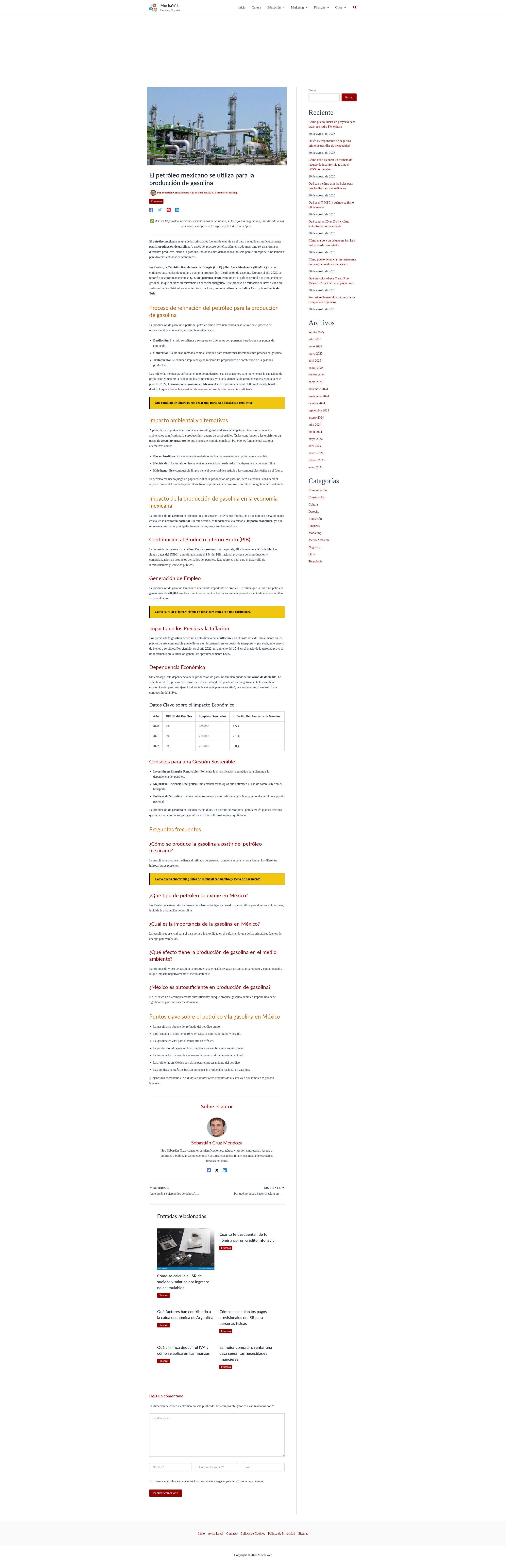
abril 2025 (315, 360)
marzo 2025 (316, 367)
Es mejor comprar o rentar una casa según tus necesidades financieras (245, 1353)
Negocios (314, 547)
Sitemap (303, 1533)
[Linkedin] (177, 210)
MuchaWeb (169, 5)
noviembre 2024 (319, 396)
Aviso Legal (215, 1533)
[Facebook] (151, 210)
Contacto (232, 1533)
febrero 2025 (317, 374)
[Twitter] (160, 210)
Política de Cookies (253, 1533)
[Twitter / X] (217, 1170)
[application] (283, 7)
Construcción (317, 497)
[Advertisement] (253, 45)
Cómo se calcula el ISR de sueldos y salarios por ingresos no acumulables (183, 1282)
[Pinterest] (169, 210)
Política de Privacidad (281, 1533)
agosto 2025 (316, 332)
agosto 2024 (316, 417)
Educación (315, 518)
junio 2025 (315, 346)
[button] (276, 7)
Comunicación (318, 490)
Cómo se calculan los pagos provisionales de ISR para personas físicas (243, 1318)
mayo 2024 (316, 439)
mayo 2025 (316, 353)
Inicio (201, 1533)
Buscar (312, 90)
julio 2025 (315, 339)
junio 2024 (315, 431)
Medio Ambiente (319, 540)
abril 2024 (315, 446)
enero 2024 (316, 467)
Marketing (315, 533)
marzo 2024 (316, 453)
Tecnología (315, 561)
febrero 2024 (317, 460)
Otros (312, 554)
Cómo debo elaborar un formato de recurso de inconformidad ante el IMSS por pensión (330, 164)
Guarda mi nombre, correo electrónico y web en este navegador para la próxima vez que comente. (209, 1481)
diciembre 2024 (318, 389)
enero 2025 (316, 382)
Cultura (313, 504)
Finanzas (156, 201)
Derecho (314, 511)
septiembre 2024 (319, 410)
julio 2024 (315, 424)
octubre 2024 (317, 403)
